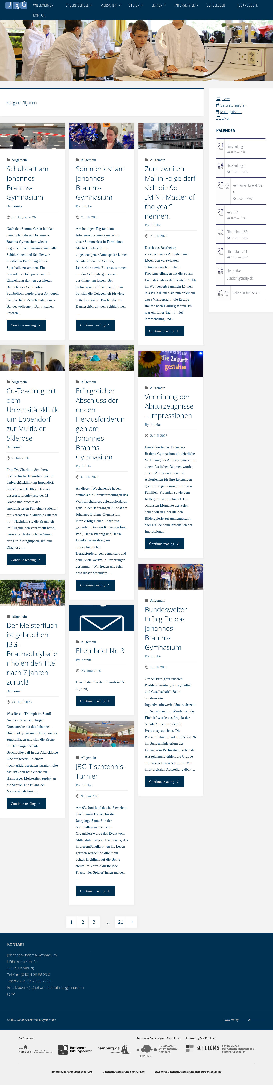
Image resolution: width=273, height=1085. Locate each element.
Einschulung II (236, 166)
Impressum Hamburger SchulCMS (72, 1071)
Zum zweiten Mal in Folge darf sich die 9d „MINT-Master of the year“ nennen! (170, 192)
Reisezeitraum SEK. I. (246, 293)
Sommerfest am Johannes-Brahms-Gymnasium (100, 183)
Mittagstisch (231, 111)
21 (120, 922)
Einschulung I (235, 146)
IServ (226, 98)
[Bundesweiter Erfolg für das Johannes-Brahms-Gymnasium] (171, 577)
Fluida (243, 1020)
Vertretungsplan (233, 105)
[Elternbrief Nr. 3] (101, 618)
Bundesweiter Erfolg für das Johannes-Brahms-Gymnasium (166, 628)
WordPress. (258, 1020)
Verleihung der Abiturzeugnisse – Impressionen (169, 406)
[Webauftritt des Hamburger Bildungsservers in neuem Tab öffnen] (74, 1050)
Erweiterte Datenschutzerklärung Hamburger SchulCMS (188, 1071)
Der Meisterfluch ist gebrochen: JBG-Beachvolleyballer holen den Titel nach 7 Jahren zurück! (32, 654)
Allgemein (19, 160)
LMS (225, 118)
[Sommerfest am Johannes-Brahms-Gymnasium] (101, 136)
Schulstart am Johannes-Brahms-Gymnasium (27, 183)
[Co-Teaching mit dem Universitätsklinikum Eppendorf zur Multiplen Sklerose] (32, 358)
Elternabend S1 (237, 251)
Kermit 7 (232, 212)
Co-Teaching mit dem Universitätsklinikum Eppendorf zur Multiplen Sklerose (32, 414)
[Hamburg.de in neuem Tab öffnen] (114, 1050)
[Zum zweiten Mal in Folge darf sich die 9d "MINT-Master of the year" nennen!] (171, 136)
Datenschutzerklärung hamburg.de (124, 1071)
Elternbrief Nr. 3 (100, 650)
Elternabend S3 (237, 231)
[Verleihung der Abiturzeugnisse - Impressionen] (171, 364)
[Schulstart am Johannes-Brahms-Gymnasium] (32, 136)
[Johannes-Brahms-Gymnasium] (16, 5)
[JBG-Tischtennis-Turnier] (101, 734)
